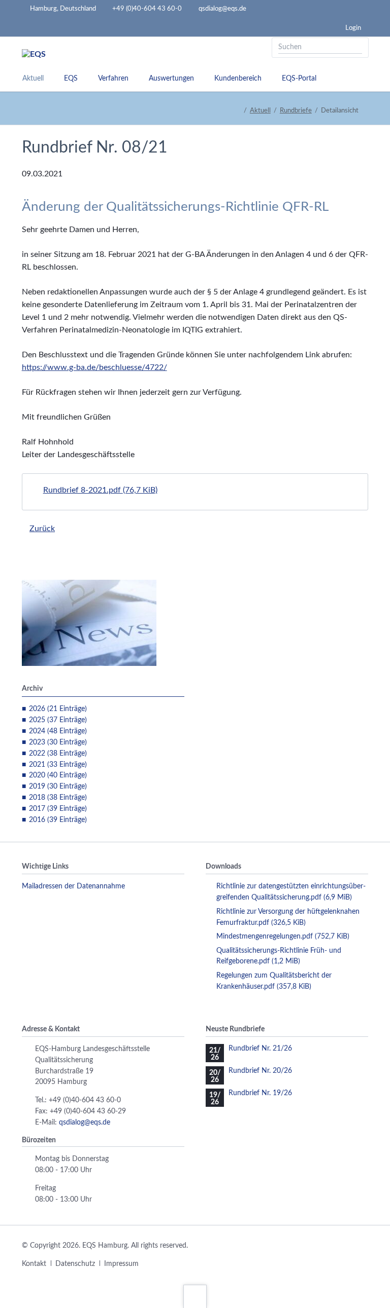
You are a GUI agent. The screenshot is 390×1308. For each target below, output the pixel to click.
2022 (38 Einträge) (58, 753)
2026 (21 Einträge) (58, 709)
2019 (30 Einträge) (58, 786)
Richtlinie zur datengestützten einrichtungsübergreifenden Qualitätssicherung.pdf (291, 892)
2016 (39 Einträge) (58, 820)
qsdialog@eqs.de (84, 1122)
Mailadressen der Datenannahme (73, 886)
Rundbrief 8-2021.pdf (100, 490)
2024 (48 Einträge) (58, 731)
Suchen (357, 47)
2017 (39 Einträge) (58, 808)
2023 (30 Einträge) (58, 742)
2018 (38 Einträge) (58, 797)
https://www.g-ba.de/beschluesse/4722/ (94, 367)
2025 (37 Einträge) (58, 720)
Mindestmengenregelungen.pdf (282, 936)
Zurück (42, 529)
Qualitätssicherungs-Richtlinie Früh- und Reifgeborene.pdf (278, 956)
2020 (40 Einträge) (58, 775)
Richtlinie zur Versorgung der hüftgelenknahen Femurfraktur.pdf (288, 917)
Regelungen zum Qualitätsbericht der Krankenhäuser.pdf (274, 981)
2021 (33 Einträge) (58, 764)
